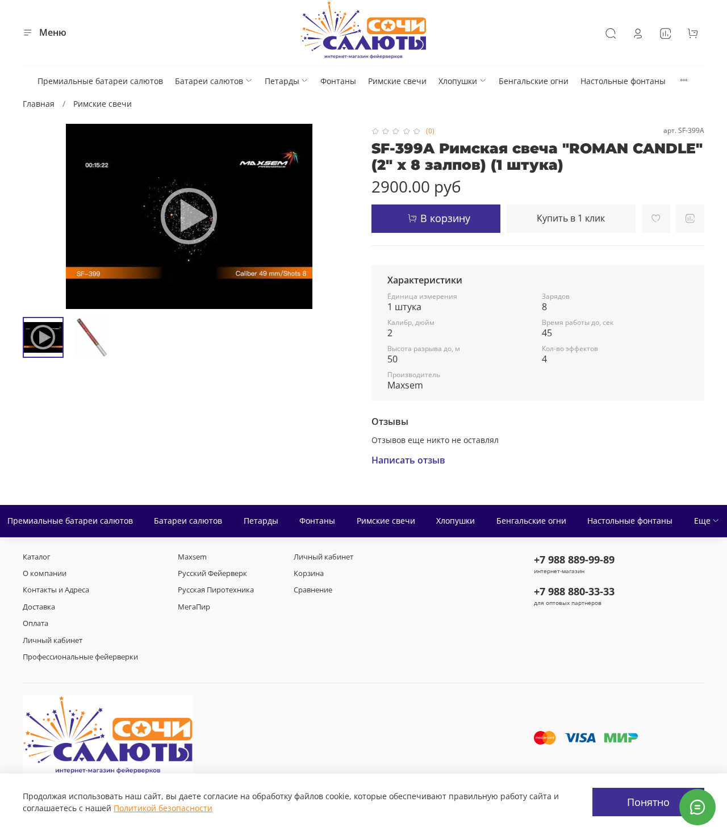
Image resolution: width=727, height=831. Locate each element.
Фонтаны (338, 81)
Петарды (282, 81)
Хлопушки (457, 81)
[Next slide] (340, 216)
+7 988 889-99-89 (574, 559)
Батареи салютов (209, 81)
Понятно (648, 802)
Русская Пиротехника (216, 590)
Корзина (309, 573)
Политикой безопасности (163, 808)
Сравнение (313, 590)
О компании (44, 573)
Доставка (39, 607)
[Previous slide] (39, 216)
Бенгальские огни (534, 81)
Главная (39, 103)
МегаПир (194, 607)
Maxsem (192, 557)
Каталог (37, 557)
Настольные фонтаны (623, 81)
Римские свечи (397, 81)
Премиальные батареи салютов (100, 81)
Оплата (35, 623)
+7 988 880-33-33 (574, 591)
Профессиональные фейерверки (80, 657)
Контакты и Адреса (56, 590)
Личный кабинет (52, 640)
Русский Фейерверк (212, 573)
